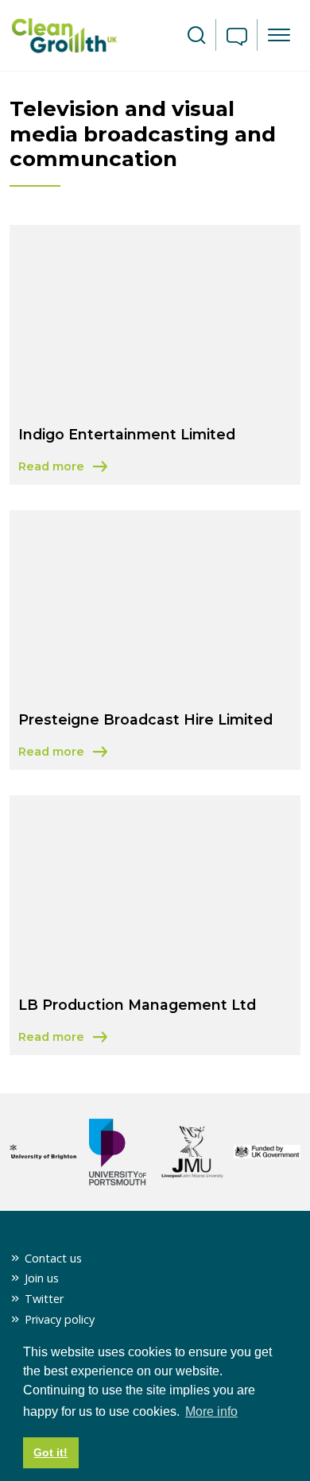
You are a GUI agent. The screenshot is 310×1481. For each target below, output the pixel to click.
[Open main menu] (279, 35)
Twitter (44, 1298)
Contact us (53, 1258)
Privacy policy (60, 1319)
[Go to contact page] (237, 38)
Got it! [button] (50, 1452)
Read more (126, 467)
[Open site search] (196, 35)
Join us (42, 1278)
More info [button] (211, 1411)
